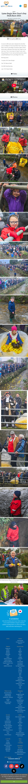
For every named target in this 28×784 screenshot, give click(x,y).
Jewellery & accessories (20, 707)
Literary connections (8, 658)
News (14, 11)
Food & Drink (20, 646)
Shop (20, 741)
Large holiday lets (7, 702)
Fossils (8, 655)
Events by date (20, 640)
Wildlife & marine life (8, 666)
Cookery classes (8, 721)
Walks (8, 664)
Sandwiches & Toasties (20, 680)
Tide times (8, 751)
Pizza (20, 676)
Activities (8, 649)
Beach (20, 721)
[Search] (20, 6)
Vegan (20, 687)
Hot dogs (20, 670)
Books (20, 698)
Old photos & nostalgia (20, 734)
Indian (20, 673)
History (8, 657)
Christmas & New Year (20, 642)
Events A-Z (20, 643)
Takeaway (20, 685)
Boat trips (8, 652)
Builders (8, 718)
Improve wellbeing (7, 727)
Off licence (20, 709)
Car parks (8, 742)
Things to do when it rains (8, 663)
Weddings (8, 716)
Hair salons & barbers (8, 725)
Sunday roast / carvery (20, 683)
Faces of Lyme (20, 735)
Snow (20, 731)
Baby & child (20, 695)
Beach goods (20, 697)
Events (20, 638)
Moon (20, 724)
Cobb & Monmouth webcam (20, 752)
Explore (8, 646)
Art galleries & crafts (20, 694)
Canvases (20, 742)
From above (20, 722)
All (20, 648)
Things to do (7, 648)
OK (14, 781)
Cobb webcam (20, 749)
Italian (20, 674)
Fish (20, 660)
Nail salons (8, 728)
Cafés (20, 655)
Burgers (20, 654)
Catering (8, 719)
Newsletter (20, 746)
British (20, 652)
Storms (20, 727)
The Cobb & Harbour (20, 732)
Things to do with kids (8, 661)
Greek (20, 667)
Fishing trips (8, 654)
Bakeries (20, 651)
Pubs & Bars (20, 677)
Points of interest (7, 660)
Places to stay (8, 691)
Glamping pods (8, 694)
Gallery (20, 715)
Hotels (8, 700)
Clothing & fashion (20, 700)
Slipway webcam (20, 754)
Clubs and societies (8, 745)
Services (8, 715)
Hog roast (20, 668)
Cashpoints (8, 743)
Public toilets (7, 749)
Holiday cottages (8, 695)
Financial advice (8, 722)
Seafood (20, 682)
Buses (8, 740)
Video (19, 39)
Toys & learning (20, 711)
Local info (8, 739)
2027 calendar (7, 757)
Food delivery (20, 663)
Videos (20, 719)
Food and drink (20, 701)
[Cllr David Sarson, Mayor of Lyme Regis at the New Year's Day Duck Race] (14, 578)
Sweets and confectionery (20, 710)
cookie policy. (19, 778)
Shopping (20, 691)
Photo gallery (12, 39)
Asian (20, 649)
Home (7, 638)
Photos (20, 718)
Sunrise (20, 728)
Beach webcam (20, 751)
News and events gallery (20, 716)
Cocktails (20, 657)
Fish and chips (20, 661)
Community (8, 746)
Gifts (20, 704)
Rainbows (20, 725)
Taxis (8, 733)
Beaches (8, 651)
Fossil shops (20, 703)
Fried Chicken (20, 664)
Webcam (20, 748)
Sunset (20, 730)
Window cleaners (7, 734)
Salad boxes (20, 679)
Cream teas (20, 658)
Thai (20, 686)
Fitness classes (8, 724)
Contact (20, 757)
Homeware (20, 706)
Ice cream (20, 671)
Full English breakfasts (20, 666)
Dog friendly (8, 703)
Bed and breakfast (8, 692)
